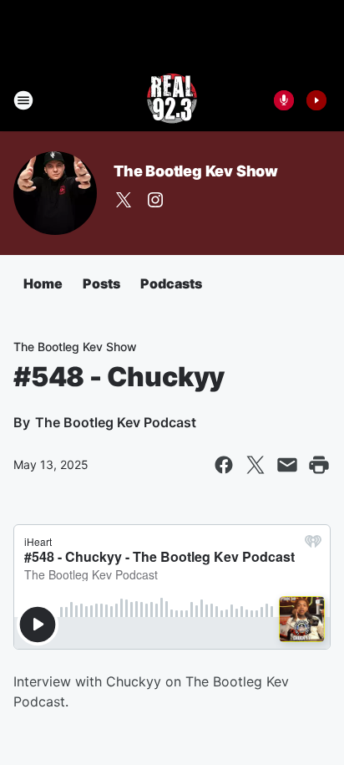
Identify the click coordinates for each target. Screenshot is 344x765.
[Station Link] (172, 100)
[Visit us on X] (124, 200)
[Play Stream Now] (316, 100)
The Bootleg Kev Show (196, 171)
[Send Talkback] (284, 100)
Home (43, 283)
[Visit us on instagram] (155, 200)
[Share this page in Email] (287, 465)
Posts (101, 283)
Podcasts (171, 283)
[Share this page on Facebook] (223, 465)
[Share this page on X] (255, 465)
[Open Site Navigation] (23, 100)
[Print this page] (319, 465)
